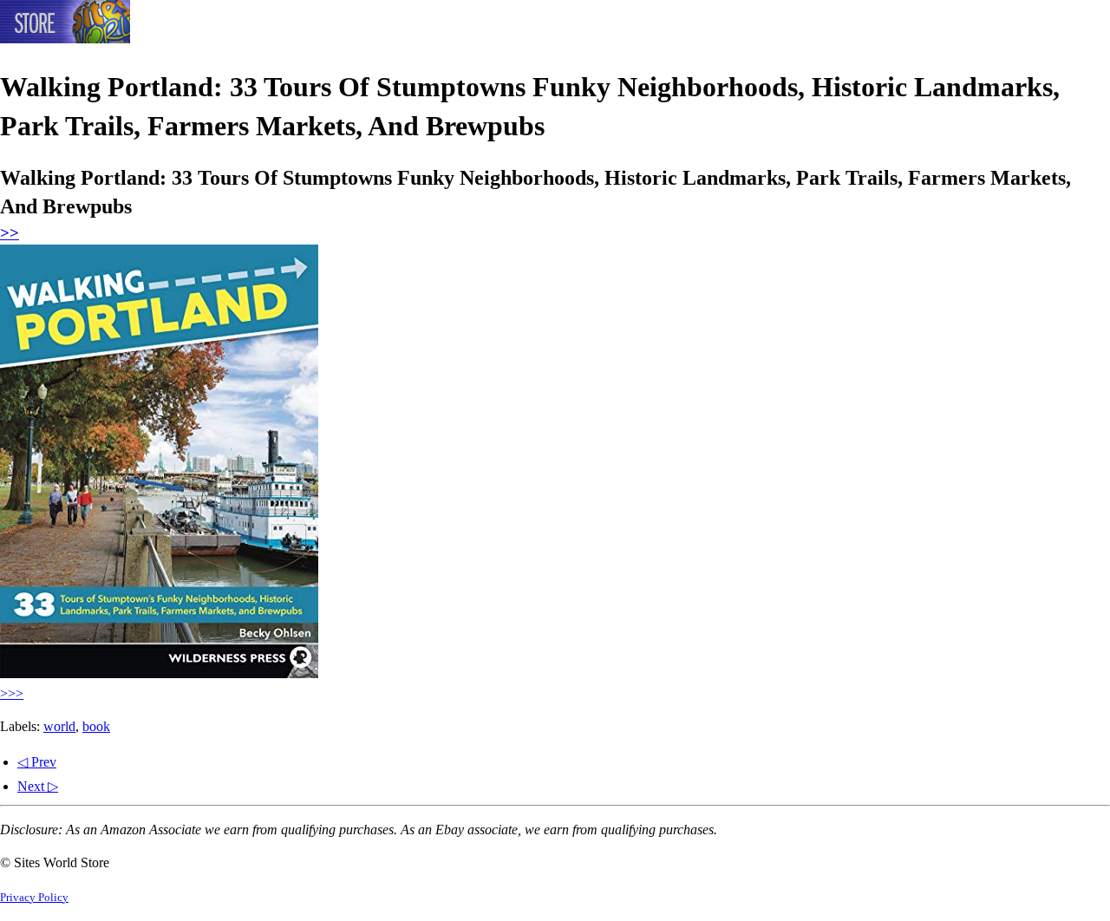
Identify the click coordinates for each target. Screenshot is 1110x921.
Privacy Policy (34, 898)
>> (9, 233)
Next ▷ (37, 786)
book (96, 726)
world (59, 726)
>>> (11, 693)
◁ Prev (36, 761)
